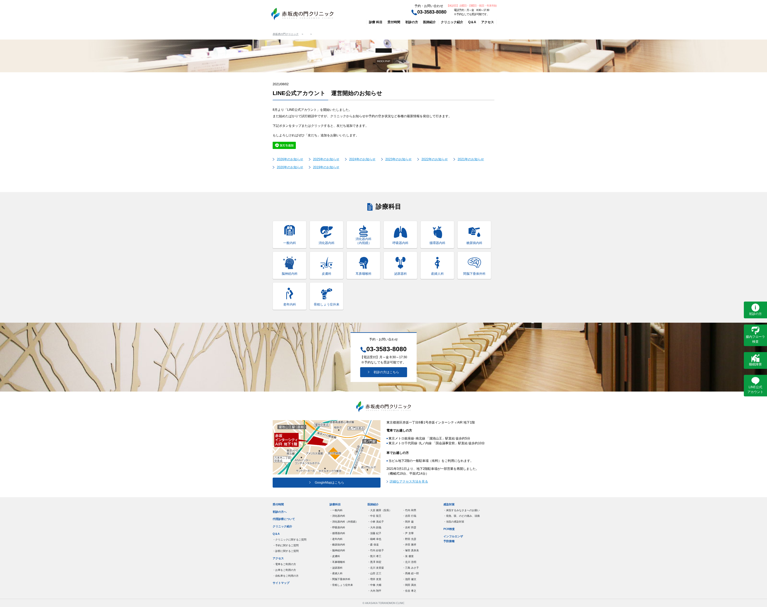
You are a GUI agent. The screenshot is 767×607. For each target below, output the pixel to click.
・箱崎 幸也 (374, 539)
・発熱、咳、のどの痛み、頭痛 (461, 515)
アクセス (487, 22)
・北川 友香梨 (376, 567)
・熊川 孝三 (374, 556)
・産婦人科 (336, 573)
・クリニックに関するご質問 (289, 539)
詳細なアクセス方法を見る (409, 481)
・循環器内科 (337, 533)
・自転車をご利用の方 (286, 575)
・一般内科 (336, 510)
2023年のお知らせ (398, 159)
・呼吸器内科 (337, 527)
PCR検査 (449, 529)
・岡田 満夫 (409, 584)
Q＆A (472, 22)
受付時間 (393, 22)
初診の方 (411, 22)
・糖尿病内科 (337, 544)
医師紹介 (429, 22)
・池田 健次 (409, 579)
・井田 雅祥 (409, 544)
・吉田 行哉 (409, 515)
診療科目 (335, 504)
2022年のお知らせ (434, 159)
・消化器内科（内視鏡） (344, 521)
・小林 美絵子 (376, 521)
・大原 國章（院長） (380, 510)
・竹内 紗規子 (376, 550)
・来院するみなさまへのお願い (461, 510)
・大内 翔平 (374, 590)
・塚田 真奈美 (410, 550)
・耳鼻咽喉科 (337, 561)
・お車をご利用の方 (284, 569)
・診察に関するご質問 (286, 550)
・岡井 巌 (408, 521)
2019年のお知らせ (326, 167)
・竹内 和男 (409, 510)
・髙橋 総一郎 (410, 573)
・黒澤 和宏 (374, 561)
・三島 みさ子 (410, 567)
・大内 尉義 (374, 527)
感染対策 (449, 504)
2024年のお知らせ (362, 159)
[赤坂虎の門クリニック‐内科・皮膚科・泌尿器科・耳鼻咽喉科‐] (302, 14)
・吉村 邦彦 (409, 527)
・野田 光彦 (409, 539)
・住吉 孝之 (409, 590)
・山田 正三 (374, 573)
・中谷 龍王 (374, 515)
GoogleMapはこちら (328, 482)
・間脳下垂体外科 (340, 579)
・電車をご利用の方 (284, 564)
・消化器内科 (337, 515)
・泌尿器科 (336, 567)
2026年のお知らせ (290, 159)
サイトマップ (281, 582)
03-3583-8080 (431, 12)
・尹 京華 (408, 533)
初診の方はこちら (384, 372)
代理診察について (284, 519)
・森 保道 (373, 544)
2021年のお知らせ (471, 159)
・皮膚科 (335, 556)
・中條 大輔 (374, 584)
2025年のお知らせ (326, 159)
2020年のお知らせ (290, 167)
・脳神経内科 (337, 550)
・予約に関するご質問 (286, 545)
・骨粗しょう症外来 (341, 584)
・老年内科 (336, 539)
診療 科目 (376, 22)
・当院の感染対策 (453, 521)
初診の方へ (280, 511)
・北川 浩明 (409, 561)
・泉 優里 (408, 556)
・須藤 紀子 (374, 533)
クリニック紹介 (452, 22)
